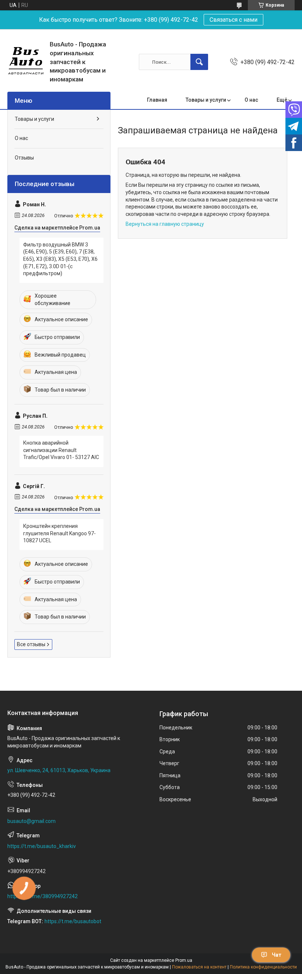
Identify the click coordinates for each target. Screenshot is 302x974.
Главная (157, 100)
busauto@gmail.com (31, 821)
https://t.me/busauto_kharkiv (41, 846)
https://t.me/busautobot (73, 921)
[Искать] (199, 62)
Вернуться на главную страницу (165, 224)
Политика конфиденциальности (263, 967)
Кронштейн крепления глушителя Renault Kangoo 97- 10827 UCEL (59, 533)
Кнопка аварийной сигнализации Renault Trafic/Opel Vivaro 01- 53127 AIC (61, 450)
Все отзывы (31, 644)
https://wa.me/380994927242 (42, 896)
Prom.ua (183, 960)
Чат (276, 955)
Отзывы (24, 158)
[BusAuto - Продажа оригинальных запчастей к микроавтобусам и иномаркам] (25, 61)
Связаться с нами (233, 19)
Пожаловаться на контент (199, 967)
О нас (251, 100)
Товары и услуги (206, 100)
